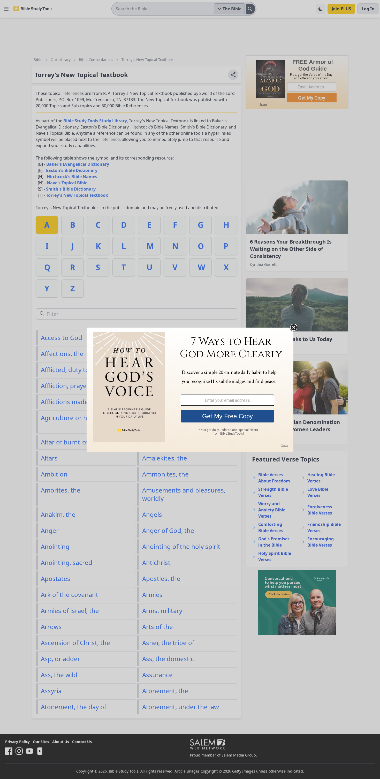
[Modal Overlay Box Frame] (190, 390)
